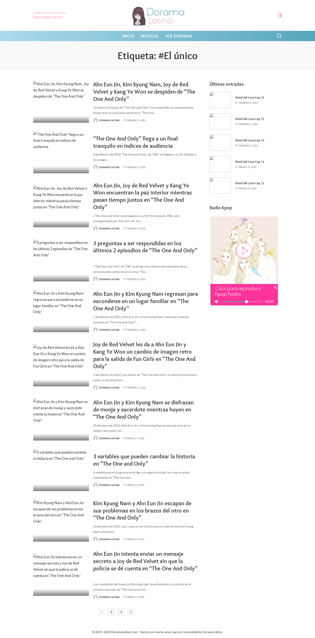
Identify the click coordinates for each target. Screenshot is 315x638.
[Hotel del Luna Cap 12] (220, 186)
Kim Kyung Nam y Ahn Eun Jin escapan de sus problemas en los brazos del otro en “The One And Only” (142, 510)
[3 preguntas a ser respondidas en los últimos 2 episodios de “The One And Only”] (61, 260)
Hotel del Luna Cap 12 (249, 183)
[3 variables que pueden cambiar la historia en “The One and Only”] (61, 470)
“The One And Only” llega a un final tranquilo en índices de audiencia (135, 142)
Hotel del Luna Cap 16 (249, 97)
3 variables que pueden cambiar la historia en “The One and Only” (144, 460)
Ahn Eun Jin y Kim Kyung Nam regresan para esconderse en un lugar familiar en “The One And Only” (145, 301)
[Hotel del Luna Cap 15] (220, 121)
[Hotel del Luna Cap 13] (220, 164)
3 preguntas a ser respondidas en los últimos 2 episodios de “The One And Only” (145, 247)
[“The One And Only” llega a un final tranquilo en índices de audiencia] (61, 152)
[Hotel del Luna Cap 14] (220, 143)
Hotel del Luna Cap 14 (249, 140)
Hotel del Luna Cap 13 (249, 162)
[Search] (279, 36)
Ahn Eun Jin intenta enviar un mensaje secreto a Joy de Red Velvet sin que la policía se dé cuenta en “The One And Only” (145, 561)
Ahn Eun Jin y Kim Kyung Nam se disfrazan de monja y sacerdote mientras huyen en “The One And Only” (143, 409)
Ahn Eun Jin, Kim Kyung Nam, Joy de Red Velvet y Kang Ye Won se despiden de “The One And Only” (144, 91)
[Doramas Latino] (158, 15)
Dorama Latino (109, 120)
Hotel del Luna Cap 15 (249, 119)
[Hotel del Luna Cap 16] (220, 100)
